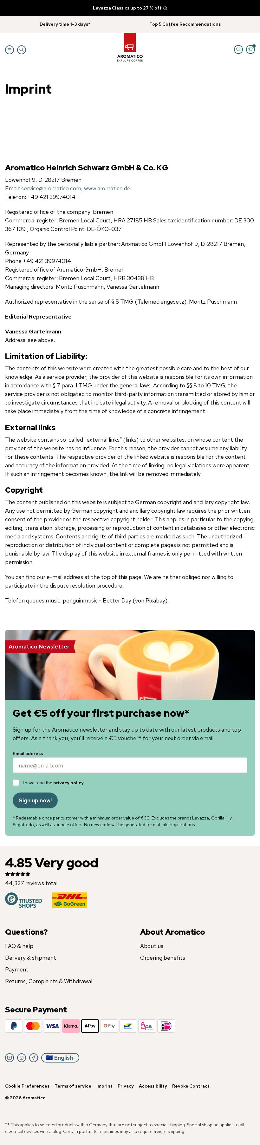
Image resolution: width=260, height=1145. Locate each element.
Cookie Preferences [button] (27, 1086)
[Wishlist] (238, 49)
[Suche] (21, 49)
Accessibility (153, 1086)
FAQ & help (19, 946)
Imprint (104, 1086)
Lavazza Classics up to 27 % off (127, 8)
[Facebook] (33, 1057)
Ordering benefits (162, 957)
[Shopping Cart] (250, 49)
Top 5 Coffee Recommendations (185, 24)
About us (151, 946)
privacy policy (68, 783)
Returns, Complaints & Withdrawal (48, 981)
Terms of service (73, 1086)
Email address (28, 753)
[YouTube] (9, 1057)
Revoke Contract (191, 1086)
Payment (17, 969)
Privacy (126, 1086)
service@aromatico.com (51, 188)
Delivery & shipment (30, 957)
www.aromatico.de (107, 188)
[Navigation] (9, 49)
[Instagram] (21, 1057)
